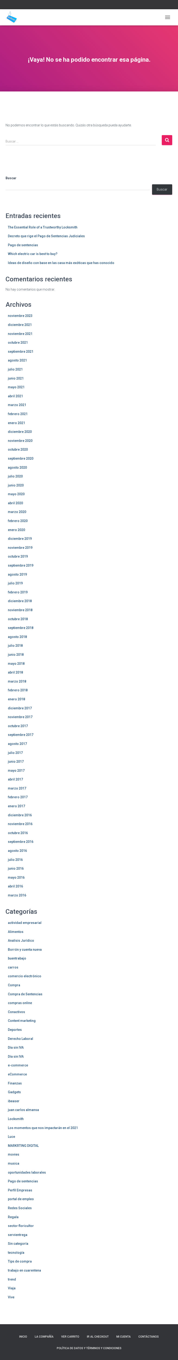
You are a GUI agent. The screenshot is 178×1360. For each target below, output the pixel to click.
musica (13, 1163)
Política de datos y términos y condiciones (89, 1348)
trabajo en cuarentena (24, 1270)
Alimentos (15, 932)
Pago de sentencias (23, 245)
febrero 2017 (18, 797)
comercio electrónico (24, 976)
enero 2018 (16, 699)
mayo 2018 (16, 663)
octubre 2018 (18, 619)
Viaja (12, 1288)
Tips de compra (20, 1261)
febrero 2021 (18, 414)
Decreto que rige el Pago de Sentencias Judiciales (46, 236)
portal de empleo (21, 1199)
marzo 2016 (17, 895)
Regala (13, 1217)
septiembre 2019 (20, 565)
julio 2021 (15, 369)
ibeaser (13, 1101)
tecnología (16, 1252)
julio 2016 (15, 860)
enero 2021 (16, 423)
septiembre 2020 (20, 458)
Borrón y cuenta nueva (25, 949)
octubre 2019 (18, 556)
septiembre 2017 (20, 735)
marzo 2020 (17, 512)
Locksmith (16, 1119)
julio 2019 (15, 583)
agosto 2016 (17, 851)
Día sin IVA (16, 1047)
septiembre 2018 (20, 628)
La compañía (44, 1336)
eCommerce (17, 1074)
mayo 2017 (16, 770)
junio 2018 (16, 654)
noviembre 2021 (20, 334)
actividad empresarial (24, 923)
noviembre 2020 (20, 441)
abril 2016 (15, 886)
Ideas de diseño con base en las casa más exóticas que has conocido (61, 263)
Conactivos (16, 1012)
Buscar (11, 178)
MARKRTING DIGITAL (23, 1146)
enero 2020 (16, 530)
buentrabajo (17, 958)
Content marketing (22, 1021)
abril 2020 (15, 503)
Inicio (23, 1336)
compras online (20, 1003)
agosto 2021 (17, 360)
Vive (11, 1297)
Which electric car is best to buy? (32, 254)
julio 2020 (15, 476)
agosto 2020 (17, 467)
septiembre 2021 (20, 351)
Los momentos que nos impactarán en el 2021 (43, 1128)
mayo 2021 (16, 387)
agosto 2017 (17, 744)
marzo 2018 (17, 681)
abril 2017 (15, 779)
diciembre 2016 (20, 815)
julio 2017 (15, 753)
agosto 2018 (17, 637)
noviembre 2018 (20, 610)
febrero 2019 (18, 592)
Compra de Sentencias (25, 994)
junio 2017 (16, 761)
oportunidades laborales (27, 1172)
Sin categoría (18, 1243)
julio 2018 (15, 645)
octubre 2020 (18, 449)
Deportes (15, 1030)
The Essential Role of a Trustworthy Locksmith (42, 227)
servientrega (17, 1235)
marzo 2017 (17, 788)
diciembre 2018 (20, 601)
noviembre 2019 (20, 547)
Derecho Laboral (20, 1039)
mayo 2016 (16, 877)
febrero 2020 (18, 521)
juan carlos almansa (23, 1110)
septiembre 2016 (20, 842)
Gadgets (14, 1092)
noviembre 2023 (20, 316)
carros (13, 967)
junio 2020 (16, 485)
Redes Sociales (20, 1208)
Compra (14, 985)
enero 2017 (16, 806)
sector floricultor (21, 1226)
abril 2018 (15, 672)
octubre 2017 (18, 726)
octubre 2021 (18, 342)
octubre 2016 (18, 833)
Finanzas (15, 1083)
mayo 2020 (16, 494)
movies (13, 1154)
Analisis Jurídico (21, 940)
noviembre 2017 (20, 717)
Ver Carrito (70, 1336)
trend (12, 1279)
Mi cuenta (123, 1336)
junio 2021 (16, 378)
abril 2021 (15, 396)
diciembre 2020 (20, 432)
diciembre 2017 (20, 708)
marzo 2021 (17, 405)
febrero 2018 (18, 690)
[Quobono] (13, 17)
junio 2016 (16, 868)
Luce (11, 1136)
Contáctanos (148, 1336)
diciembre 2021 (20, 325)
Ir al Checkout (98, 1336)
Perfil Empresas (20, 1190)
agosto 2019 (17, 574)
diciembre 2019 (20, 538)
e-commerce (18, 1065)
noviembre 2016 (20, 824)
